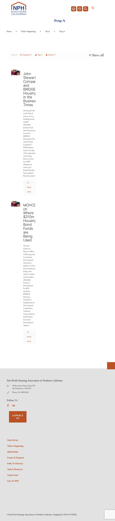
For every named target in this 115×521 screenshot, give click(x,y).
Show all (98, 55)
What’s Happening (28, 31)
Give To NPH (13, 481)
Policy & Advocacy (15, 463)
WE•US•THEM (70, 515)
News (47, 31)
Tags (39, 55)
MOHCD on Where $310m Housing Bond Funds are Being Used (29, 222)
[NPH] (19, 8)
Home (9, 31)
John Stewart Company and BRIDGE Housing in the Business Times (30, 89)
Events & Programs (15, 458)
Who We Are (12, 440)
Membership (12, 452)
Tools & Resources (15, 469)
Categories (26, 55)
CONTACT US (17, 416)
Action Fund (12, 475)
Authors (51, 55)
